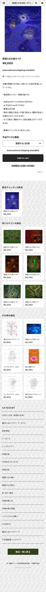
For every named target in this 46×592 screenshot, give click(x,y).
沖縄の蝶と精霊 (8, 508)
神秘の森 (5, 470)
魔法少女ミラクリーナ (11, 532)
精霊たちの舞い (8, 477)
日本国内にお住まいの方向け (23, 166)
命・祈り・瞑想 (7, 493)
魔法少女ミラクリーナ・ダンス (14, 423)
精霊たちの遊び (8, 485)
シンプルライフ (8, 446)
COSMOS (6, 524)
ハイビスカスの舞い (10, 516)
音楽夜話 (6, 431)
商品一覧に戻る (23, 552)
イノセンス (6, 439)
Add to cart (23, 158)
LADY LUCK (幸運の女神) (13, 415)
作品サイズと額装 (11, 137)
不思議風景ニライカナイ (12, 540)
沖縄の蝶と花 (7, 501)
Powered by (20, 567)
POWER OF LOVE (10, 462)
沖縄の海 (5, 454)
